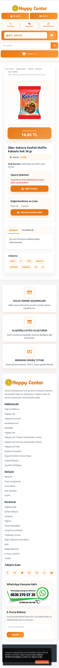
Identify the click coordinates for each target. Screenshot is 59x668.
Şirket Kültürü (11, 511)
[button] (29, 53)
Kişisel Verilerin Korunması (18, 456)
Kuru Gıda (9, 69)
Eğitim (8, 521)
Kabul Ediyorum (42, 662)
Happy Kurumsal (13, 418)
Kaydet (15, 635)
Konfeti (13, 267)
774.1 (29, 261)
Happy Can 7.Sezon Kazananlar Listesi (23, 437)
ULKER (23, 157)
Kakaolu (26, 267)
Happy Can (10, 432)
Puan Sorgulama (12, 481)
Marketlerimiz (12, 423)
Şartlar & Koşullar (13, 451)
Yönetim (9, 516)
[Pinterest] (37, 573)
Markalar (9, 428)
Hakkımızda (10, 507)
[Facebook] (7, 573)
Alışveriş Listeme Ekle (31, 212)
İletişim (8, 476)
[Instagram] (44, 573)
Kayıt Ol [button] (44, 16)
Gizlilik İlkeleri (11, 460)
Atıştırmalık (20, 69)
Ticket (8, 558)
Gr (43, 267)
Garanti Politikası (13, 465)
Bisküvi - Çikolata (35, 69)
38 (36, 267)
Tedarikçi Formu (12, 535)
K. (21, 261)
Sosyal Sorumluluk (13, 530)
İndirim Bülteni (12, 409)
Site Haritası (11, 491)
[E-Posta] (51, 573)
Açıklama (13, 230)
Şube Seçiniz (31, 189)
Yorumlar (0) (28, 230)
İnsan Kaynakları (13, 525)
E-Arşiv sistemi (12, 553)
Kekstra (39, 261)
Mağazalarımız (12, 549)
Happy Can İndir (12, 446)
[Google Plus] (29, 573)
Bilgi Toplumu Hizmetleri (17, 539)
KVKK (7, 495)
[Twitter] (14, 573)
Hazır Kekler (13, 72)
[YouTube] (22, 573)
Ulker (12, 261)
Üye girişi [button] (16, 16)
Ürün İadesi (10, 486)
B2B (7, 544)
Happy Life (10, 414)
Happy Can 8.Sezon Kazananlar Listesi (23, 442)
